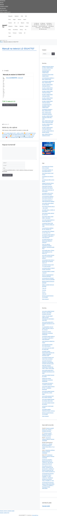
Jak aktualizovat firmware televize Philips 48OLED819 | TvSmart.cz (48, 484)
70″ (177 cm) (38, 27)
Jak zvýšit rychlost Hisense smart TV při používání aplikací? (48, 257)
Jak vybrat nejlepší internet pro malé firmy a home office (48, 393)
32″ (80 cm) (42, 23)
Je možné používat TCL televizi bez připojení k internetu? (47, 241)
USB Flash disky (3, 10)
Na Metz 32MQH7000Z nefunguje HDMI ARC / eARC (47, 118)
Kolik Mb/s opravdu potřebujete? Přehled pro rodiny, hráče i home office (48, 367)
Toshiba (20, 33)
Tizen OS (44, 288)
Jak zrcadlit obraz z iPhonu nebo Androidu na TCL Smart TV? (48, 252)
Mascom (22, 22)
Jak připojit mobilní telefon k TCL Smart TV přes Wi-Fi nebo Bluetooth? (48, 236)
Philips (16, 26)
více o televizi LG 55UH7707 (9, 104)
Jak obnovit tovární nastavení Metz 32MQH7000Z (46, 71)
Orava (27, 22)
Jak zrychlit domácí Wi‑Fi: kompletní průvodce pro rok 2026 (48, 324)
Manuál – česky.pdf (14, 77)
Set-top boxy (3, 8)
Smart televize (45, 299)
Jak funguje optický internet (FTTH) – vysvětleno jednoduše (48, 388)
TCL (25, 29)
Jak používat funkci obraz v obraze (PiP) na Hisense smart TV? (48, 261)
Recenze (2, 4)
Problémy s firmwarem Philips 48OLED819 (47, 487)
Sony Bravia (15, 29)
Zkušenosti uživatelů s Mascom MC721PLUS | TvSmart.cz (47, 461)
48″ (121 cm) (43, 24)
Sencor (26, 26)
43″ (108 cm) (36, 24)
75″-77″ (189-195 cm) (46, 27)
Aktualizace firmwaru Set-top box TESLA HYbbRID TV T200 (48, 479)
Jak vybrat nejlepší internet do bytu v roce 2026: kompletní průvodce (48, 313)
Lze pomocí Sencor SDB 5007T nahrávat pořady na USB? (48, 225)
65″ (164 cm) (51, 26)
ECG (26, 16)
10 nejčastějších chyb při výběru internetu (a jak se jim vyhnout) (48, 328)
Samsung (21, 26)
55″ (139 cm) (34, 26)
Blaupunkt (10, 16)
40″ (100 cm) (49, 23)
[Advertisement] (19, 115)
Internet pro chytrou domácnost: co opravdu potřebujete (47, 333)
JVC (14, 22)
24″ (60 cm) (36, 23)
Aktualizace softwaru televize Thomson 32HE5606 (48, 439)
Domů (1, 41)
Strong (21, 29)
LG (18, 22)
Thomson (14, 33)
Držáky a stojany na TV (5, 12)
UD (24, 33)
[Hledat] (53, 53)
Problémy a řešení (4, 6)
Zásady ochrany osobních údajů (7, 510)
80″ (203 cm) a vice (43, 29)
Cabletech (17, 16)
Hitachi (24, 19)
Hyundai (10, 22)
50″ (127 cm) (49, 24)
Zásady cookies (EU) (4, 512)
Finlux (9, 19)
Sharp (9, 29)
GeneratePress (35, 515)
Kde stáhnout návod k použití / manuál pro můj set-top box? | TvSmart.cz (48, 467)
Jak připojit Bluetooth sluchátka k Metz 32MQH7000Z (47, 106)
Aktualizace (2, 0)
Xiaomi (9, 36)
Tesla (9, 33)
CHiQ (22, 16)
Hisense (19, 19)
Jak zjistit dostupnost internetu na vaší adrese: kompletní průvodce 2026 (48, 362)
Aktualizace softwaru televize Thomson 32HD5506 (48, 452)
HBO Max (44, 293)
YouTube (44, 290)
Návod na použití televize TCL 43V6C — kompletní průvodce (48, 430)
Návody (1, 2)
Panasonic (10, 26)
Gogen (14, 19)
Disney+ (44, 292)
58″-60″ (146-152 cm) (43, 26)
